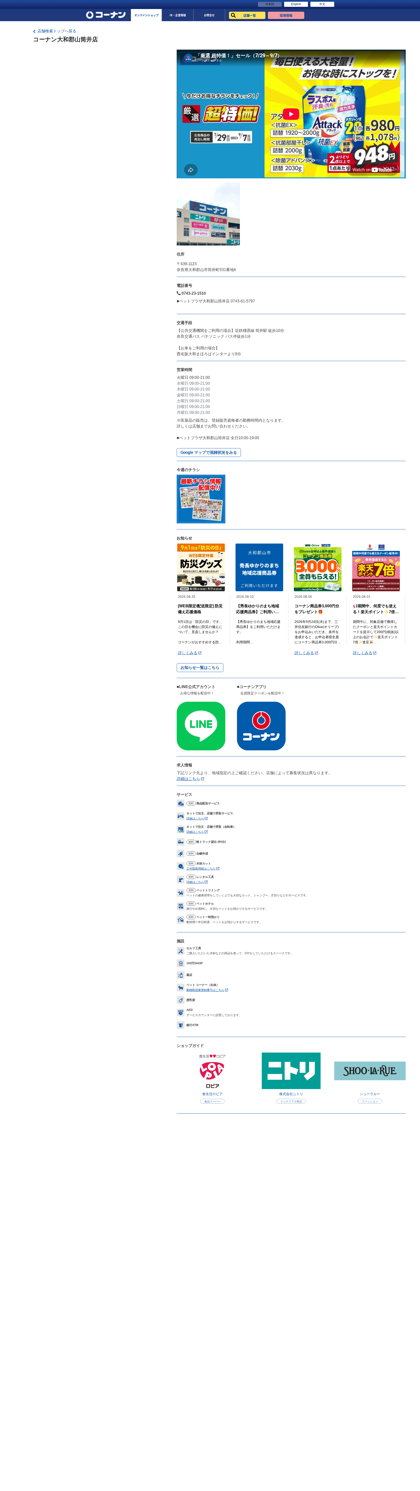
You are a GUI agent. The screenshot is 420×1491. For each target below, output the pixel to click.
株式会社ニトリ (291, 1094)
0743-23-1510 (193, 293)
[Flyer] (201, 499)
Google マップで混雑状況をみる (209, 452)
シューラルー (370, 1094)
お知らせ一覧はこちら (200, 667)
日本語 (269, 4)
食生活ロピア (212, 1094)
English (296, 4)
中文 (322, 4)
